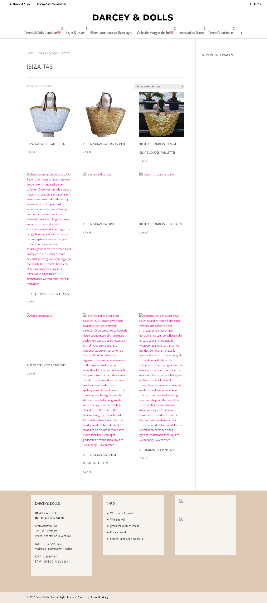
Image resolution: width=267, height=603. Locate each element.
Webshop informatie (122, 513)
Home (30, 52)
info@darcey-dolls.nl (60, 549)
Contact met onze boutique (127, 539)
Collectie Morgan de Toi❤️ (155, 33)
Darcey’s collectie (221, 33)
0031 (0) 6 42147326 (48, 544)
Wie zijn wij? (117, 519)
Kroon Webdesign (100, 597)
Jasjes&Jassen (75, 33)
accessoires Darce (191, 33)
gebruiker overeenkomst (124, 526)
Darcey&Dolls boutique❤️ (43, 33)
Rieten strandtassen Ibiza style (111, 33)
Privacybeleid (118, 532)
